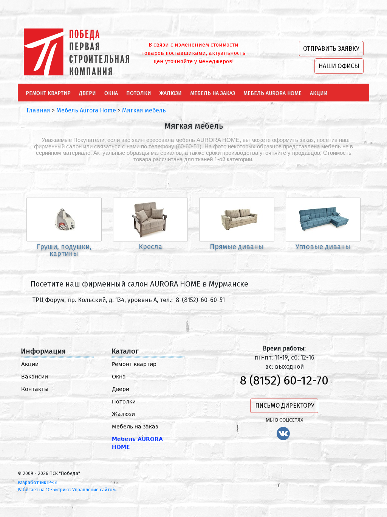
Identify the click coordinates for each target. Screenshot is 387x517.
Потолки (124, 402)
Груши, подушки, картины (64, 250)
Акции (30, 364)
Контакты (34, 389)
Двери (120, 389)
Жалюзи (123, 414)
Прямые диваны (236, 247)
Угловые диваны (323, 247)
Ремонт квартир (134, 364)
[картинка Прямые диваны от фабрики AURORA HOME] (236, 219)
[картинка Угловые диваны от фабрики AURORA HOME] (323, 219)
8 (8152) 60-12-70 (284, 380)
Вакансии (34, 377)
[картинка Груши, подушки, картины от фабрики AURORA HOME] (64, 219)
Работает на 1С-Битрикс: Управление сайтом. (67, 489)
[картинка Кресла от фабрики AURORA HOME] (150, 219)
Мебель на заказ (135, 427)
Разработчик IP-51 (37, 482)
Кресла (150, 247)
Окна (119, 377)
